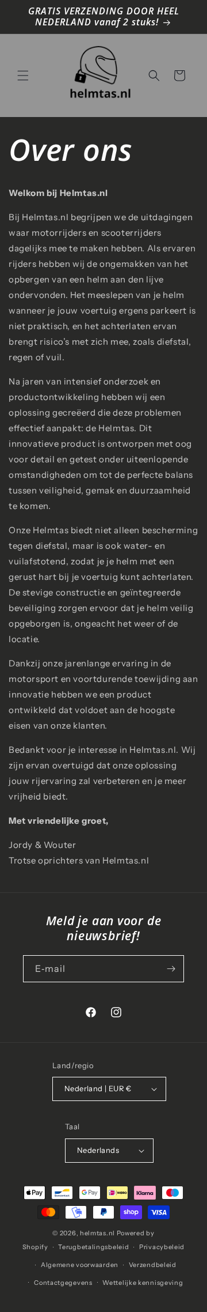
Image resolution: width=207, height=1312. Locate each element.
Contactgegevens (63, 1283)
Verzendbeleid (153, 1265)
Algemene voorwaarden (79, 1265)
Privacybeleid (162, 1247)
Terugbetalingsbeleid (93, 1247)
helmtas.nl (97, 1233)
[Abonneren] (170, 968)
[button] (23, 75)
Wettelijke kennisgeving (142, 1283)
